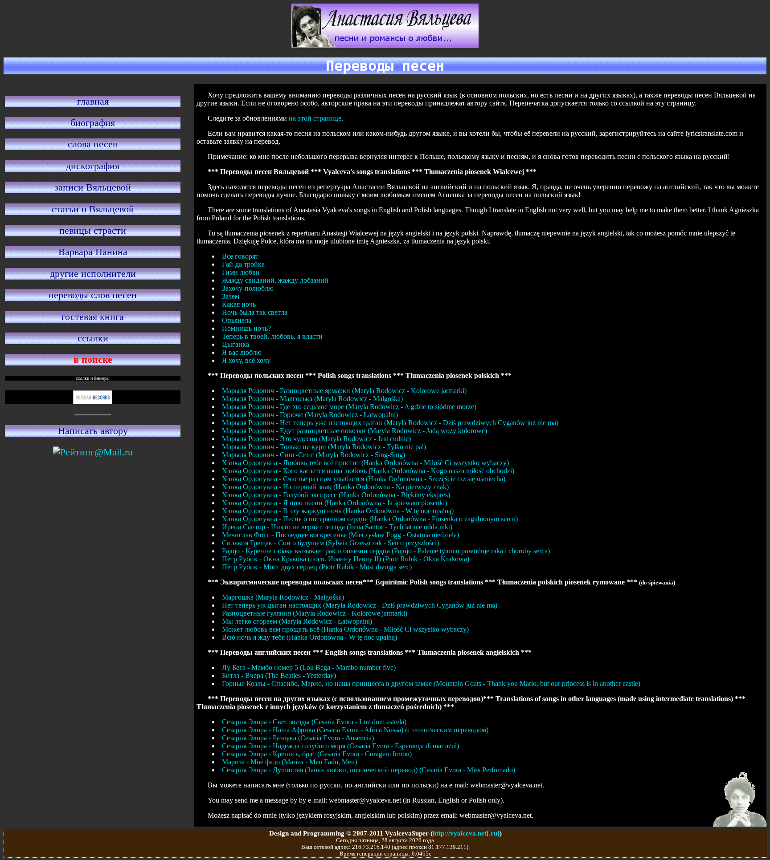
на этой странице (315, 118)
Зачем (230, 296)
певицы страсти (92, 230)
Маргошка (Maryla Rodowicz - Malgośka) (283, 597)
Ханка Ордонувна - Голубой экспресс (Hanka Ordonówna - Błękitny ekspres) (336, 495)
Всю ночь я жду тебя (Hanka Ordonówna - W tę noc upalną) (309, 637)
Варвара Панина (92, 251)
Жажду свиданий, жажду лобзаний (275, 280)
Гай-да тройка (243, 264)
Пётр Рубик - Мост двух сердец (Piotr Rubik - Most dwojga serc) (317, 567)
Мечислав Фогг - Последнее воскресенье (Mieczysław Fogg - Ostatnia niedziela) (340, 535)
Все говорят (240, 256)
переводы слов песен (93, 294)
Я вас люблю (242, 352)
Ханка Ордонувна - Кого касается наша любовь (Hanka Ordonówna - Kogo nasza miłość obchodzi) (368, 471)
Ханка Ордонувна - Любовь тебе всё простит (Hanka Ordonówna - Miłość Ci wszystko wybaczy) (365, 463)
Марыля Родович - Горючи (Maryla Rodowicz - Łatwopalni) (310, 414)
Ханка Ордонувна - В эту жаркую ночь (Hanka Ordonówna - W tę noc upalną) (338, 511)
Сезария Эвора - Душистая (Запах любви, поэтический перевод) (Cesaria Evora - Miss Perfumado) (368, 770)
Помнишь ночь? (246, 328)
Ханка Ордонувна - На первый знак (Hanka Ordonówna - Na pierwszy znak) (335, 487)
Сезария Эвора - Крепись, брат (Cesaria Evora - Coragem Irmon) (317, 754)
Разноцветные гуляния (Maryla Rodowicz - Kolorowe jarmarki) (314, 613)
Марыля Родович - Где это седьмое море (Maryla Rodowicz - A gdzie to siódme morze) (349, 406)
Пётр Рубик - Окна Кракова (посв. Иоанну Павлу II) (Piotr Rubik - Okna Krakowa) (345, 559)
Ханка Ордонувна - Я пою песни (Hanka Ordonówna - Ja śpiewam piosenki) (334, 503)
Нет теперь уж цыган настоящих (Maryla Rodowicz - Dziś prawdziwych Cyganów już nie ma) (359, 605)
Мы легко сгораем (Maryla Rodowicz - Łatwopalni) (297, 621)
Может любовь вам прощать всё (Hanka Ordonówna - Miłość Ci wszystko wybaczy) (345, 629)
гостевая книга (92, 316)
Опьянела (236, 320)
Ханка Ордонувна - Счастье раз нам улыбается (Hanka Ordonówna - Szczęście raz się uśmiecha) (363, 479)
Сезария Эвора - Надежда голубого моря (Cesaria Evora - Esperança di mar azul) (340, 746)
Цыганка (235, 344)
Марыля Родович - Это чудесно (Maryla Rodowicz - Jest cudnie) (316, 438)
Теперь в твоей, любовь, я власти (272, 336)
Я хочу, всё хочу (246, 360)
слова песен (93, 144)
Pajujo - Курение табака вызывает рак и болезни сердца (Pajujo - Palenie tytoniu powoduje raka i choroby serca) (386, 551)
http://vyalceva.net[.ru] (466, 833)
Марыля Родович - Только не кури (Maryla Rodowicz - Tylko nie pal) (324, 446)
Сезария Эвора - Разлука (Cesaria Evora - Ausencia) (298, 738)
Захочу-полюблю (248, 288)
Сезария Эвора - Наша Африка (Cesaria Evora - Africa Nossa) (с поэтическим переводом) (355, 730)
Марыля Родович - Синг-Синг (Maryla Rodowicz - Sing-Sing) (313, 454)
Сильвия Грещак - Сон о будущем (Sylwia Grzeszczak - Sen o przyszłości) (330, 543)
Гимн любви (241, 272)
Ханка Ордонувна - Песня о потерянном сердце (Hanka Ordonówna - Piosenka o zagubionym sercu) (370, 519)
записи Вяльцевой (92, 187)
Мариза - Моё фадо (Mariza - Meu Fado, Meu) (289, 762)
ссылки (93, 338)
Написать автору (93, 430)
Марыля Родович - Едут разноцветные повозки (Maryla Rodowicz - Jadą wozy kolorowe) (354, 430)
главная (93, 101)
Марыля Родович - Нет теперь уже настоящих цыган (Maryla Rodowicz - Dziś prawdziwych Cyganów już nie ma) (390, 422)
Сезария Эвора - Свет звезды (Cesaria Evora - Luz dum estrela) (314, 722)
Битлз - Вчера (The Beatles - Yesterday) (279, 675)
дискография (92, 165)
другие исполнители (93, 273)
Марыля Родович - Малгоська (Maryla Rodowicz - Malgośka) (312, 398)
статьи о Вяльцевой (93, 209)
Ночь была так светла (254, 312)
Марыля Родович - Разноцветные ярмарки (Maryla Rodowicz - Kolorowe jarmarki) (344, 390)
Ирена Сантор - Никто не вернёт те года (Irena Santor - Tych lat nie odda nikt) (337, 527)
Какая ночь (239, 304)
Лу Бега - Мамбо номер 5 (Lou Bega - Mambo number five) (309, 667)
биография (92, 122)
